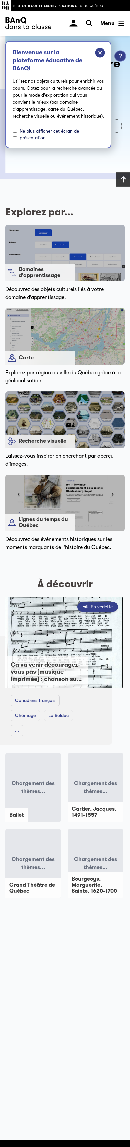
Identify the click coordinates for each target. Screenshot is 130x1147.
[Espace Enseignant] (73, 23)
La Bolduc (58, 715)
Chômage (25, 715)
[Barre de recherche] (89, 23)
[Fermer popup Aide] (95, 53)
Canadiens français (35, 700)
